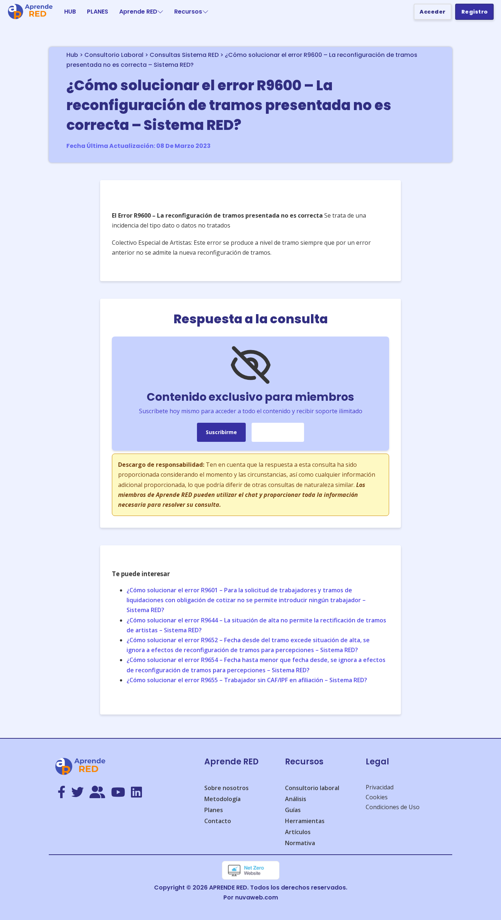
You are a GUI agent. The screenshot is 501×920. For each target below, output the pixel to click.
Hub (72, 55)
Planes (213, 810)
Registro (474, 11)
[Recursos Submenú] (205, 12)
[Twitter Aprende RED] (77, 793)
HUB (70, 11)
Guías (293, 810)
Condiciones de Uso (393, 807)
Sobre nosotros (226, 788)
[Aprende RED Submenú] (160, 12)
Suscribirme (221, 432)
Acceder (433, 11)
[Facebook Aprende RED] (61, 793)
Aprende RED (138, 11)
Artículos (298, 832)
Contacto (217, 821)
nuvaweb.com (256, 897)
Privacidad (380, 787)
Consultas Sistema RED (184, 55)
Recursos (188, 11)
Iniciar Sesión (277, 432)
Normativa (300, 843)
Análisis (295, 799)
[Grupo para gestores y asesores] (97, 793)
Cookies (377, 797)
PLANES (97, 11)
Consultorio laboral (312, 788)
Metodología (222, 799)
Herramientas (305, 821)
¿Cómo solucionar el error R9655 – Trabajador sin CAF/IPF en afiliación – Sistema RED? (247, 680)
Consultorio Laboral (113, 55)
